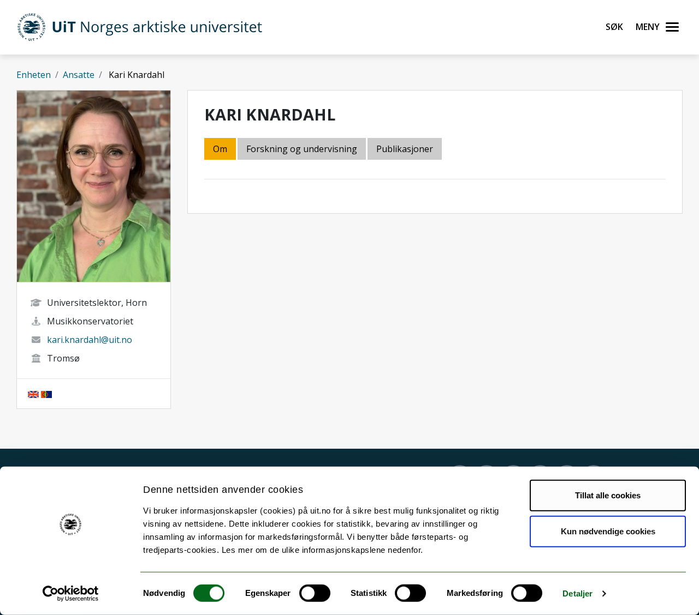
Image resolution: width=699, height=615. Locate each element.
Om (220, 149)
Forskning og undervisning (301, 149)
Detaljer (577, 593)
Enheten (33, 75)
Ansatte (78, 75)
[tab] (405, 149)
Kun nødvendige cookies (608, 530)
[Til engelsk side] (33, 394)
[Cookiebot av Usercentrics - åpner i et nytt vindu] (71, 594)
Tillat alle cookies (608, 495)
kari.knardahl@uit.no (89, 340)
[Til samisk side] (46, 394)
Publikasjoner (404, 149)
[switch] (314, 593)
